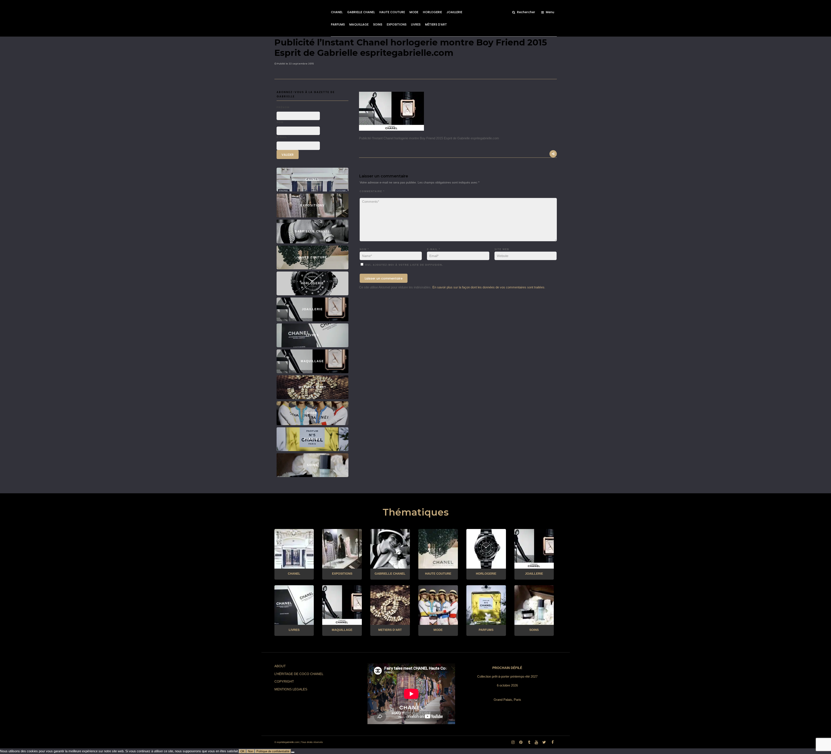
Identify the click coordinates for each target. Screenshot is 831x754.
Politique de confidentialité (272, 751)
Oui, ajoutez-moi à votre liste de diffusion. (403, 265)
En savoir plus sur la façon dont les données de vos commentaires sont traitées (488, 287)
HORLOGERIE (432, 12)
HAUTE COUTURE (392, 12)
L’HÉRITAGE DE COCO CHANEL (298, 674)
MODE (413, 12)
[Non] (293, 752)
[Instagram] (513, 742)
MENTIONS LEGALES (290, 689)
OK (242, 751)
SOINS (377, 24)
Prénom (283, 107)
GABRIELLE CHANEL (361, 12)
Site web (501, 249)
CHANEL (337, 12)
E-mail (433, 249)
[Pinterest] (520, 742)
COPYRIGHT (284, 681)
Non (250, 751)
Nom (364, 249)
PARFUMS (338, 24)
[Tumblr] (528, 742)
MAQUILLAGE (359, 24)
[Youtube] (536, 742)
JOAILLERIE (454, 12)
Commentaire (372, 191)
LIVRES (415, 24)
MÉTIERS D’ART (436, 24)
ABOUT (280, 666)
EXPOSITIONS (396, 24)
